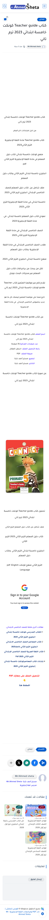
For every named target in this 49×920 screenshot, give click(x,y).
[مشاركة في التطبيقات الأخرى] (11, 763)
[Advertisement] (24, 84)
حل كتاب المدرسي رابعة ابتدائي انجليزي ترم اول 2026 (13, 824)
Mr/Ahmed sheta (34, 47)
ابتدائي (41, 19)
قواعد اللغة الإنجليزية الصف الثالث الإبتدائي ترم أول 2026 (37, 824)
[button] (34, 763)
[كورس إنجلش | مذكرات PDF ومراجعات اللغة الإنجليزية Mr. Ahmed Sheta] (24, 6)
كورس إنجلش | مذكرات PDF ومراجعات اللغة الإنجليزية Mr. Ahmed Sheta (24, 912)
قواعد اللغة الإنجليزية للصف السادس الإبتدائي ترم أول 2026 (35, 851)
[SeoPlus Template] (42, 909)
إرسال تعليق (36, 880)
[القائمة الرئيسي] (44, 6)
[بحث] (5, 6)
